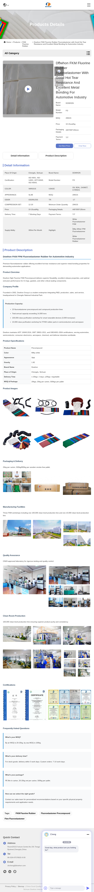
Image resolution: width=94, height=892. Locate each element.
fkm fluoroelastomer (14, 819)
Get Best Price (64, 146)
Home (8, 42)
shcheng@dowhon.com (16, 865)
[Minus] (87, 834)
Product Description (56, 156)
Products (16, 42)
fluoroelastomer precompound (55, 813)
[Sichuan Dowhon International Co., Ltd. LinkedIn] (10, 872)
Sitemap (21, 886)
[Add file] (45, 888)
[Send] (88, 888)
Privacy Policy (10, 886)
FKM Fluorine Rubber (26, 813)
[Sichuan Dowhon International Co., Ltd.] (48, 5)
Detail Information (20, 156)
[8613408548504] (15, 872)
